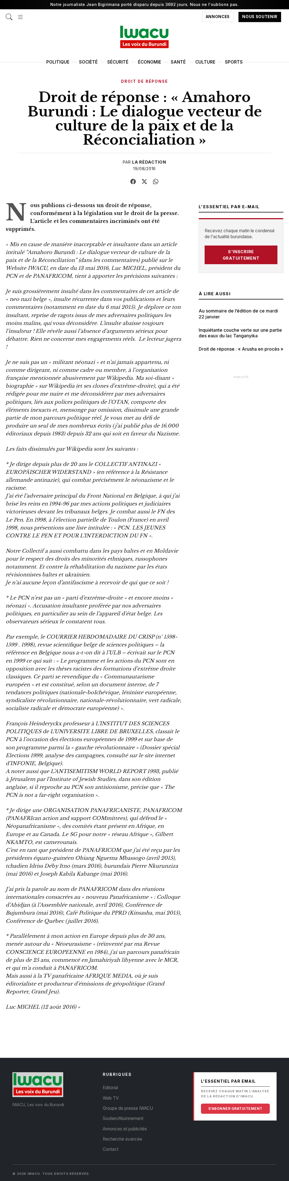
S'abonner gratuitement (235, 1108)
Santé (178, 62)
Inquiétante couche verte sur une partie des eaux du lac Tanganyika (240, 333)
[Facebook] (133, 181)
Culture (205, 62)
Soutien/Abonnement (123, 1118)
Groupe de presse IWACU (128, 1108)
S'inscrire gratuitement (241, 254)
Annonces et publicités (125, 1129)
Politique (57, 62)
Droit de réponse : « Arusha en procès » (241, 349)
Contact (110, 1149)
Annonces (218, 17)
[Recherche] (9, 14)
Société (88, 62)
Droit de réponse (144, 81)
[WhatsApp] (156, 181)
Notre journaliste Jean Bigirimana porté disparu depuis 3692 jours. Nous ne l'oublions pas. (144, 4)
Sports (234, 62)
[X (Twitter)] (144, 181)
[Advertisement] (241, 417)
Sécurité (117, 62)
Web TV (111, 1098)
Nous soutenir (259, 17)
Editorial (110, 1087)
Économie (149, 62)
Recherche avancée (122, 1139)
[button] (20, 14)
